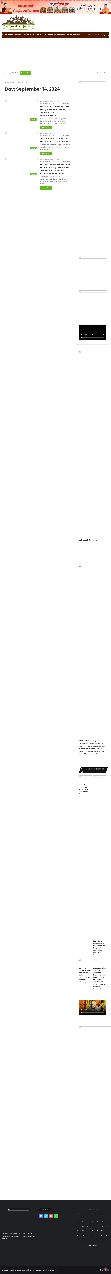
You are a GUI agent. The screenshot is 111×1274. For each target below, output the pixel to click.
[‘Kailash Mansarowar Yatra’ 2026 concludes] (85, 779)
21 (102, 1231)
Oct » (95, 1245)
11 (87, 1226)
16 (78, 1231)
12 (92, 1226)
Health (69, 35)
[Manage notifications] (106, 1269)
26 (92, 1235)
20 (97, 1231)
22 (107, 1231)
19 (92, 1231)
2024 (13, 82)
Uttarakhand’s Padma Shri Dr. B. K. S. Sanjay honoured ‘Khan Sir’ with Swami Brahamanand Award (55, 169)
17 (83, 1231)
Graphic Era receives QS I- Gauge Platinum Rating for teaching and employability (55, 111)
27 (97, 1235)
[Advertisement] (55, 54)
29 (107, 1235)
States (11, 35)
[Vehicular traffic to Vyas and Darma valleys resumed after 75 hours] (85, 962)
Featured (18, 35)
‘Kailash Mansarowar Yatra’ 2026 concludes (84, 788)
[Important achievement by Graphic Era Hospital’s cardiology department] (99, 857)
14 (102, 1226)
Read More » (46, 127)
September (20, 82)
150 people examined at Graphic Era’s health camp (55, 140)
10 (83, 1226)
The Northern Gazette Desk (50, 101)
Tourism (76, 35)
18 (87, 1231)
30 (78, 1240)
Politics (40, 35)
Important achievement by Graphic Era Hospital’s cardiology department (99, 947)
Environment (50, 35)
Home (4, 35)
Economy (61, 35)
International (29, 35)
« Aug (90, 1245)
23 (78, 1235)
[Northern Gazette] (18, 23)
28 (102, 1235)
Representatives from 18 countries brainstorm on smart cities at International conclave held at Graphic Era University (99, 977)
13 (97, 1226)
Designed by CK (53, 1270)
